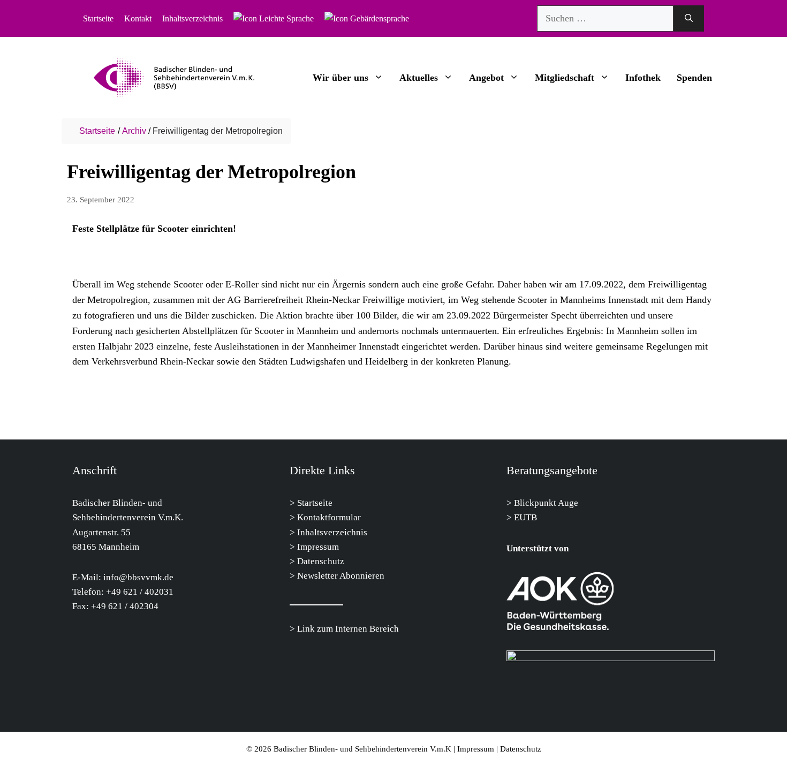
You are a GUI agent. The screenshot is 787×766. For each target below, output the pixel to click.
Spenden (694, 77)
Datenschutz (319, 561)
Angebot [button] (486, 77)
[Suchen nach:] (605, 18)
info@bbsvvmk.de (138, 577)
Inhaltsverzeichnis (192, 18)
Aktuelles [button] (418, 77)
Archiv (134, 130)
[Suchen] (689, 18)
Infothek (643, 77)
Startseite (98, 18)
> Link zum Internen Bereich (344, 629)
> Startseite (311, 503)
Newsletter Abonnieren (339, 576)
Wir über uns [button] (340, 77)
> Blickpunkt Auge (542, 503)
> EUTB (521, 517)
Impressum (475, 749)
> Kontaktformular (325, 517)
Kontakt (138, 18)
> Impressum (314, 547)
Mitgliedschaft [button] (564, 77)
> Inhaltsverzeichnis (328, 532)
